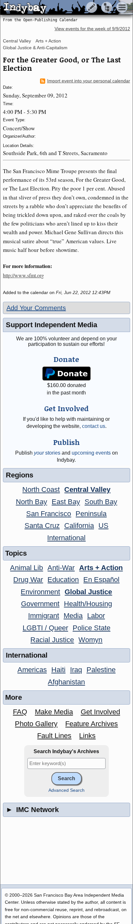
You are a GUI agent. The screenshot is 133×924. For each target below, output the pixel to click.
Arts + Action (48, 40)
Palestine (101, 670)
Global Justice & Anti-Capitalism (35, 47)
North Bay (31, 502)
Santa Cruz (42, 526)
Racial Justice (52, 640)
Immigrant (43, 616)
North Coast (41, 489)
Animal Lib (26, 568)
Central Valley (17, 40)
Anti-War (61, 568)
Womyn (90, 640)
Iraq (76, 670)
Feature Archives (91, 724)
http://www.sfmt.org (23, 275)
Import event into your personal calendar (88, 81)
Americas (32, 670)
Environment (40, 592)
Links (87, 736)
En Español (101, 580)
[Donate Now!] (66, 373)
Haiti (58, 670)
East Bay (66, 502)
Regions (19, 475)
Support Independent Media (51, 325)
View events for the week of (92, 28)
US (103, 526)
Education (63, 580)
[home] (60, 7)
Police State (91, 628)
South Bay (101, 502)
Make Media (54, 712)
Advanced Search (66, 790)
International (66, 538)
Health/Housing (88, 604)
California (79, 526)
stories (47, 453)
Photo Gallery (36, 724)
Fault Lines (54, 736)
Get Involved (100, 712)
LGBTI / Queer (45, 628)
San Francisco (48, 514)
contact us (93, 426)
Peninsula (91, 514)
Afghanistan (66, 682)
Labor (96, 616)
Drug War (28, 580)
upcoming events (91, 453)
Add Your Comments (36, 307)
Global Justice (88, 592)
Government (40, 604)
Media (73, 616)
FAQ (20, 712)
